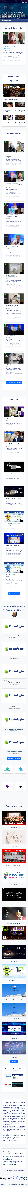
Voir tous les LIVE (14, 593)
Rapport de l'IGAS (14, 659)
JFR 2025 (14, 904)
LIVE (8, 122)
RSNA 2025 (14, 884)
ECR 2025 (14, 1057)
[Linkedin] (26, 3)
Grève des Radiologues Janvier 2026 (14, 865)
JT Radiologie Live (14, 1162)
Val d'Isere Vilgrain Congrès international (14, 999)
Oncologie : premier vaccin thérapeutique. (14, 636)
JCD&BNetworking (22, 1184)
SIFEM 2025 (14, 942)
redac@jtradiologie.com (9, 16)
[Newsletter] (23, 3)
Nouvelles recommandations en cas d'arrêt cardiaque (14, 706)
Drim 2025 (14, 961)
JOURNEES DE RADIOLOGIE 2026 (14, 729)
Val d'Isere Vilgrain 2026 (14, 827)
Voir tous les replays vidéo (14, 382)
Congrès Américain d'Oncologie (14, 752)
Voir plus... (14, 1061)
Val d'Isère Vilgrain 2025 (14, 1019)
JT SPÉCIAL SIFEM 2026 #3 (8, 110)
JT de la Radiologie (10, 1184)
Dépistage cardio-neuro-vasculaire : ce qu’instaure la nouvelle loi (14, 682)
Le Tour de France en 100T (14, 923)
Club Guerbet (14, 1038)
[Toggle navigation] (25, 20)
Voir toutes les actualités (14, 758)
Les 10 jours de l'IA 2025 (14, 980)
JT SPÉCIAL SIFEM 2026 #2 (20, 110)
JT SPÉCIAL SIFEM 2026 (20, 123)
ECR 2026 (14, 846)
